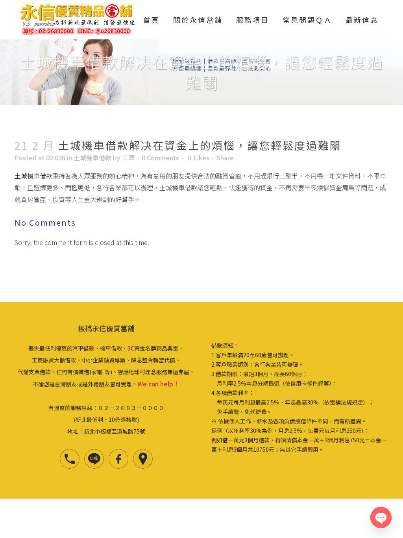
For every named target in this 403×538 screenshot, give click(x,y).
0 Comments (160, 157)
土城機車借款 (92, 157)
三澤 (128, 157)
